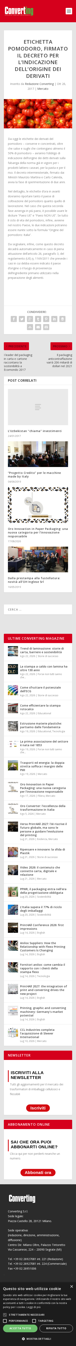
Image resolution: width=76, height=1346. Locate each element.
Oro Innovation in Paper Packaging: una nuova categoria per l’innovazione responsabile (38, 532)
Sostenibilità (44, 896)
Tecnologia (58, 731)
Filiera (41, 796)
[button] (38, 1338)
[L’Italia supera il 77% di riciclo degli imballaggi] (13, 910)
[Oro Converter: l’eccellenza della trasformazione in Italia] (13, 809)
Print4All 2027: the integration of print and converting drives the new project (43, 989)
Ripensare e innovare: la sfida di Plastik (42, 851)
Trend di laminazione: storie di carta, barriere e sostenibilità (42, 650)
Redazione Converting (39, 84)
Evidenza (42, 839)
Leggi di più (34, 1307)
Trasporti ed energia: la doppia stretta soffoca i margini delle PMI (42, 766)
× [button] (71, 1286)
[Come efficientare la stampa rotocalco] (13, 708)
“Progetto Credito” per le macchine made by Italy (34, 474)
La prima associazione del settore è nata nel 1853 (44, 743)
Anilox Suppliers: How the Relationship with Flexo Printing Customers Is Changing (42, 946)
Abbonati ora (38, 1172)
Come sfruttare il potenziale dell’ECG (40, 689)
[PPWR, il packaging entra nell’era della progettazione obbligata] (13, 892)
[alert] (38, 1314)
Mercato (42, 89)
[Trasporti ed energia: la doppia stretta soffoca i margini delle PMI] (13, 765)
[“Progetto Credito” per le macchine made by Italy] (38, 454)
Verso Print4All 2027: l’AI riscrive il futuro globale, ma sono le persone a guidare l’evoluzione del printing (43, 829)
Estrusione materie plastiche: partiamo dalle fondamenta (41, 725)
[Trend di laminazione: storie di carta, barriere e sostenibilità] (13, 651)
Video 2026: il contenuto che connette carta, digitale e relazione (40, 871)
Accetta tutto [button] (20, 1328)
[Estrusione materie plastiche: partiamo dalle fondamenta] (13, 726)
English (41, 932)
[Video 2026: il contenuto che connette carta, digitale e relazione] (13, 870)
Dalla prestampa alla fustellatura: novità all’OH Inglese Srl (34, 580)
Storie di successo (48, 656)
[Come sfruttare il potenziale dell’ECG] (13, 690)
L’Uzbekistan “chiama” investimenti (35, 431)
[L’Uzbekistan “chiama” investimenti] (38, 407)
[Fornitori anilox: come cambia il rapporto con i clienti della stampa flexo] (13, 967)
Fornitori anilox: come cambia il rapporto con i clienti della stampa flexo (42, 968)
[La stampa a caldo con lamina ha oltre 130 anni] (13, 669)
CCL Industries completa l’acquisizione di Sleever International (37, 1033)
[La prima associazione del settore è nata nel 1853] (13, 744)
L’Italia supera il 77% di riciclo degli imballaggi (41, 909)
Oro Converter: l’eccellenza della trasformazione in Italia (42, 807)
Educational (44, 713)
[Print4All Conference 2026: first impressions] (13, 928)
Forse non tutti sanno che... (41, 675)
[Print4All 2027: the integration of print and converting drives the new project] (13, 989)
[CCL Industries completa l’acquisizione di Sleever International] (13, 1032)
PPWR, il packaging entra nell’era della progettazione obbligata (43, 891)
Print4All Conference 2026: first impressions (42, 927)
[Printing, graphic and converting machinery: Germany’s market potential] (13, 1011)
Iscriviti (38, 1108)
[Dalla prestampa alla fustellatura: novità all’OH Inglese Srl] (38, 560)
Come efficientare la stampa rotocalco (40, 707)
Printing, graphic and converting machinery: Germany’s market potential (43, 1011)
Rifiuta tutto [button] (56, 1328)
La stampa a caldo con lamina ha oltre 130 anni (43, 668)
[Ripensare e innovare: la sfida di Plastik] (13, 852)
